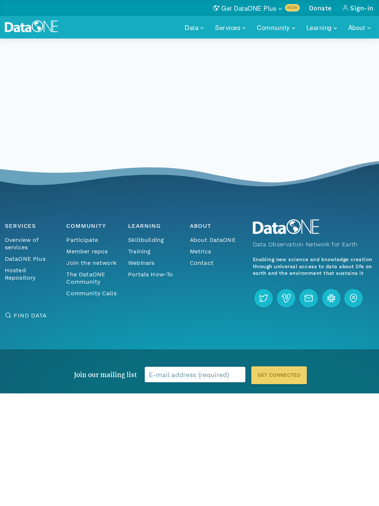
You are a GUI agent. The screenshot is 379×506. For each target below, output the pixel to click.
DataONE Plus (25, 258)
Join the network (91, 262)
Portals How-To (150, 274)
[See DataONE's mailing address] (353, 298)
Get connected (279, 375)
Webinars (141, 262)
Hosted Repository (20, 274)
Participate (82, 239)
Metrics (200, 251)
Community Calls (91, 293)
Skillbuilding (146, 239)
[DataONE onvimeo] (286, 298)
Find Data (30, 315)
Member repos (87, 251)
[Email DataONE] (308, 298)
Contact (202, 262)
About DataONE (213, 239)
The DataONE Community (85, 278)
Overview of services (21, 243)
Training (139, 251)
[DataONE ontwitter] (263, 298)
